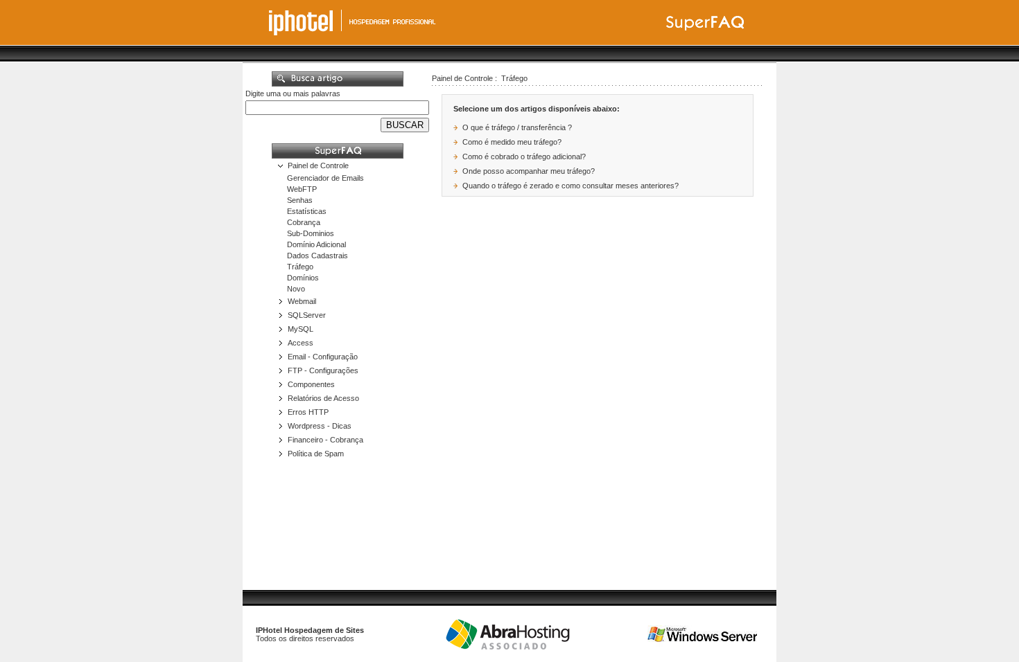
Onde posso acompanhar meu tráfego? (528, 171)
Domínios (303, 278)
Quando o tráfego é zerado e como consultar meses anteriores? (570, 185)
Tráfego (300, 266)
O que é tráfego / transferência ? (517, 127)
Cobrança (303, 222)
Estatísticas (306, 211)
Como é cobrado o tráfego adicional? (524, 156)
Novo (296, 289)
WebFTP (302, 189)
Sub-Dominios (310, 233)
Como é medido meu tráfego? (511, 142)
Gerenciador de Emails (325, 178)
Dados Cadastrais (317, 255)
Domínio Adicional (316, 244)
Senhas (300, 200)
